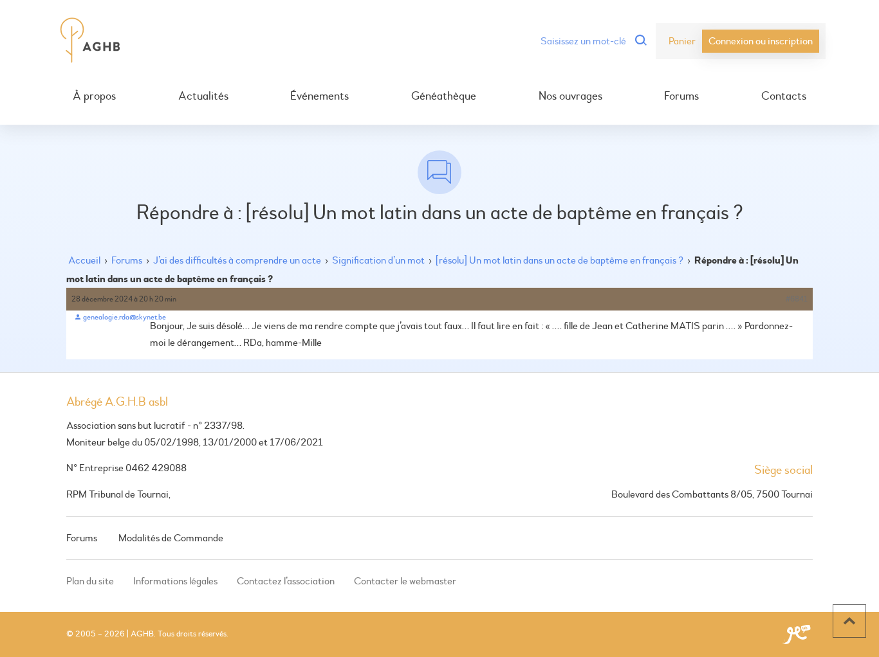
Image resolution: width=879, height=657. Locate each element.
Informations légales (175, 581)
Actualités (203, 96)
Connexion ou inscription (760, 41)
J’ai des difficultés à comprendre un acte (237, 260)
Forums (681, 96)
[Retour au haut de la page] (849, 621)
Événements (319, 96)
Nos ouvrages (570, 96)
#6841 (797, 299)
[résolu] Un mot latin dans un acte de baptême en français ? (559, 260)
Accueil (84, 260)
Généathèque (443, 96)
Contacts (783, 96)
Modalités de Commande (170, 538)
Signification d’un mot (378, 260)
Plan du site (90, 581)
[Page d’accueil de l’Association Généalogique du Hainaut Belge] (90, 41)
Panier (682, 41)
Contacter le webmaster (405, 581)
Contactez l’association (286, 581)
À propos (94, 96)
